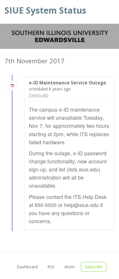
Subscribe (94, 266)
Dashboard (27, 266)
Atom (69, 266)
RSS (51, 266)
